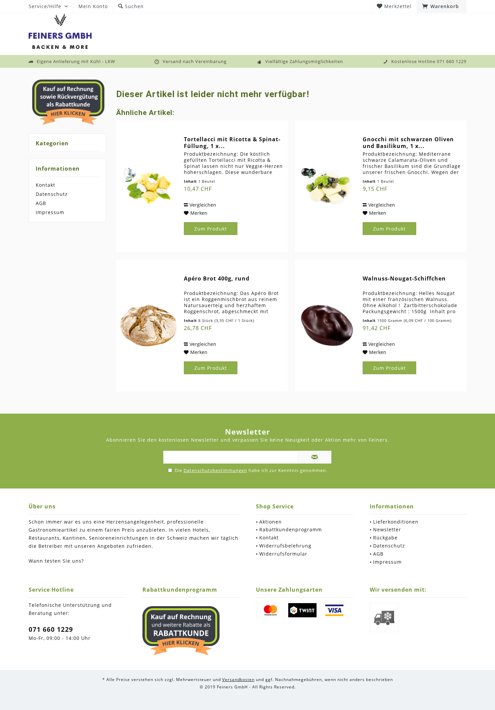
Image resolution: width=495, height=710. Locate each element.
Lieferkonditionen (396, 522)
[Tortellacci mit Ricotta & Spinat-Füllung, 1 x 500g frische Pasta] (148, 186)
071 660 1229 (51, 629)
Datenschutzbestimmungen (215, 470)
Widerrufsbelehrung (285, 545)
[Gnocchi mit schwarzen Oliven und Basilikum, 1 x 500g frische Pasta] (327, 186)
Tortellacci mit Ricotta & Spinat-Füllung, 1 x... (232, 142)
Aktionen (270, 522)
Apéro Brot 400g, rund (217, 278)
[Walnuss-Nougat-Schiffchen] (327, 325)
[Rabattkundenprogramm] (181, 630)
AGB (41, 203)
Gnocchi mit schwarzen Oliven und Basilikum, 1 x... (408, 142)
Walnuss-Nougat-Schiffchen (404, 278)
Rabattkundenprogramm (290, 529)
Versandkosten (238, 679)
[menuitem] (441, 6)
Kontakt (45, 185)
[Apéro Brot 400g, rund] (148, 325)
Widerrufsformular (283, 554)
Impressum (50, 212)
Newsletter (387, 529)
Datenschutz (52, 194)
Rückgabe (385, 537)
